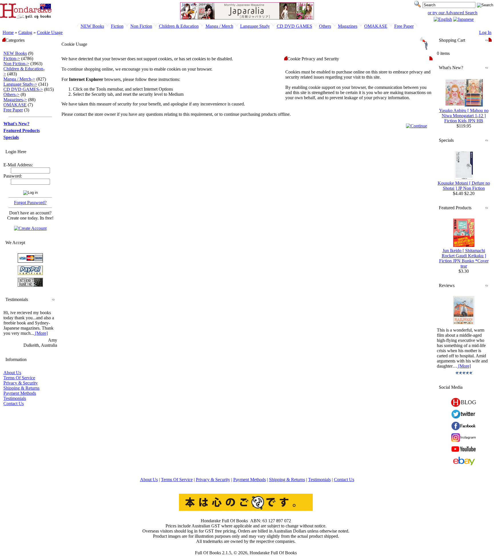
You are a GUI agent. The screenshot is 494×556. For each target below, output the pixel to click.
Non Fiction (141, 26)
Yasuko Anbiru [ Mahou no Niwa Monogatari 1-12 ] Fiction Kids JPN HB (464, 115)
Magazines (347, 26)
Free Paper (404, 26)
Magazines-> (15, 99)
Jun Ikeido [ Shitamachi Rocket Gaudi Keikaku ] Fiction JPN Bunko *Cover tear (464, 258)
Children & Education (179, 26)
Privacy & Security (20, 382)
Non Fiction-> (16, 63)
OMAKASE (375, 26)
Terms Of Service (19, 377)
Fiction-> (11, 58)
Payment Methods (19, 393)
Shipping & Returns (21, 388)
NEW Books (92, 26)
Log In (485, 32)
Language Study (255, 26)
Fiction (117, 26)
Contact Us (13, 403)
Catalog (25, 32)
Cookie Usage (50, 32)
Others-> (11, 94)
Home (8, 32)
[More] (41, 333)
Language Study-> (20, 84)
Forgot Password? (30, 202)
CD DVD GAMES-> (23, 89)
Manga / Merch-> (19, 79)
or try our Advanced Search (452, 12)
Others (325, 26)
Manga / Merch (219, 26)
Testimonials (14, 398)
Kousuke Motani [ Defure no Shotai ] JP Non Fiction (464, 186)
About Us (12, 372)
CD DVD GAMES (294, 26)
